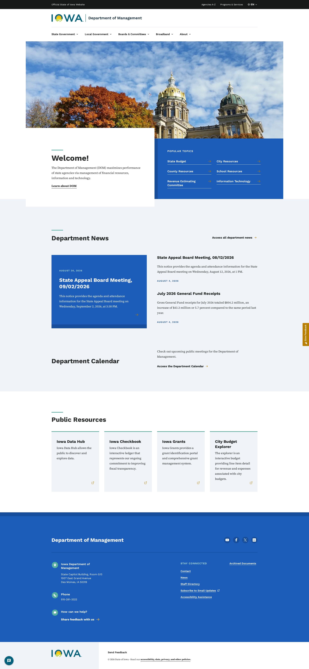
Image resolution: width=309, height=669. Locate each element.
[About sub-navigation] (189, 34)
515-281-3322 (69, 599)
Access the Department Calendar (180, 366)
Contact (186, 571)
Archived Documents (242, 563)
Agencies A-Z (208, 4)
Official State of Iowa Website (68, 4)
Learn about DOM (64, 186)
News (184, 577)
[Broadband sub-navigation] (172, 34)
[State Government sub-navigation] (77, 34)
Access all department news (232, 237)
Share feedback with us (77, 619)
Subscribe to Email (198, 590)
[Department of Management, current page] (68, 18)
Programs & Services (231, 4)
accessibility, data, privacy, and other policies (165, 659)
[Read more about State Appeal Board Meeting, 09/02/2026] (137, 315)
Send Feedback (117, 652)
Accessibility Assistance (196, 597)
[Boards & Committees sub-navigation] (148, 34)
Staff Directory (190, 584)
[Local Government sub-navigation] (110, 34)
